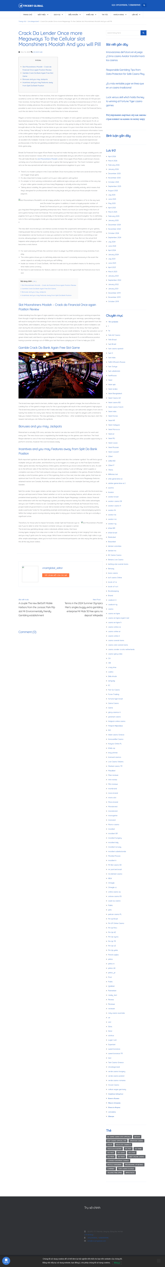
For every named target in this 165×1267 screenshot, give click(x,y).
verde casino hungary (116, 1071)
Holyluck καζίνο (114, 1149)
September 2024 (114, 237)
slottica (111, 1035)
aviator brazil (113, 497)
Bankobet (112, 537)
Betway (111, 569)
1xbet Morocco (114, 429)
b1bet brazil (112, 533)
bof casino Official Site (116, 1141)
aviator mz (112, 519)
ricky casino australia (116, 1013)
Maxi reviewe (113, 775)
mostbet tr (112, 860)
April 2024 (112, 250)
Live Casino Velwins (115, 762)
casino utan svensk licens (118, 645)
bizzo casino (113, 573)
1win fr (110, 353)
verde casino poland (116, 1076)
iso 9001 (128, 1149)
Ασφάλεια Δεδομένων (115, 1094)
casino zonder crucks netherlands (121, 649)
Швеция (111, 1116)
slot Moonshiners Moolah (47, 159)
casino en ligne (114, 613)
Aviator (111, 492)
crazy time (112, 667)
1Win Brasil (112, 340)
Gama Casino (113, 703)
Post (110, 977)
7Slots (110, 470)
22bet (110, 456)
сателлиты (112, 1112)
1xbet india (112, 411)
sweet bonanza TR (115, 1053)
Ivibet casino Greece (116, 735)
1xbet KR (111, 420)
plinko (110, 959)
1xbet (110, 380)
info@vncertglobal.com (97, 1241)
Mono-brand (113, 802)
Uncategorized (33, 21)
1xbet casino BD (114, 402)
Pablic (110, 905)
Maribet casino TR (115, 766)
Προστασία (130, 1173)
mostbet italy (113, 842)
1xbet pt (111, 434)
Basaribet (112, 542)
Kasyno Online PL (115, 744)
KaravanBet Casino (115, 739)
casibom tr (112, 600)
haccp (109, 1145)
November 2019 (114, 297)
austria (111, 488)
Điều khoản (112, 676)
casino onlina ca (114, 627)
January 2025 (113, 220)
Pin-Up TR (112, 941)
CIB (109, 663)
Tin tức (105, 15)
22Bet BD (112, 461)
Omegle (111, 883)
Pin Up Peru (112, 928)
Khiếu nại (111, 748)
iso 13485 (138, 1149)
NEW (110, 878)
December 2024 (114, 225)
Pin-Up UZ (112, 946)
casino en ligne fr (115, 622)
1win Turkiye (112, 366)
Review (111, 1000)
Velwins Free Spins (114, 1173)
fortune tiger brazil (115, 699)
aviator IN (112, 510)
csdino (110, 672)
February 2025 (113, 216)
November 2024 (114, 229)
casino (110, 609)
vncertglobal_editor (52, 568)
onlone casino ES (115, 896)
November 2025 (114, 178)
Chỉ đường (89, 1235)
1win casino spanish (115, 349)
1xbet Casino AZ (114, 398)
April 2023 (112, 267)
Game (110, 708)
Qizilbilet (111, 986)
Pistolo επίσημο (114, 1165)
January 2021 (113, 289)
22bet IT (111, 465)
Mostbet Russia (114, 856)
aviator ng (112, 524)
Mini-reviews (113, 784)
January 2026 (113, 169)
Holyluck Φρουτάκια (115, 726)
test (109, 1058)
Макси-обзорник (114, 1103)
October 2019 (113, 301)
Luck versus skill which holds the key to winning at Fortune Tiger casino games (125, 101)
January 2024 (113, 254)
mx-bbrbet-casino (115, 874)
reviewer (111, 1008)
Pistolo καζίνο (113, 955)
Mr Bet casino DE (115, 865)
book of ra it (113, 586)
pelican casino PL (115, 914)
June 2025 (112, 199)
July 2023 (111, 259)
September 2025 (114, 186)
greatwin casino (114, 717)
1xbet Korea (113, 416)
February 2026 (113, 165)
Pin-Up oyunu (113, 937)
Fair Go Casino (114, 690)
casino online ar (114, 631)
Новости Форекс (114, 1107)
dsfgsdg (111, 681)
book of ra (112, 582)
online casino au (114, 892)
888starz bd (113, 474)
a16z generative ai (115, 479)
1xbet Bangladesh (115, 393)
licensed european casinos (118, 1160)
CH (109, 658)
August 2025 (113, 190)
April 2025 (112, 208)
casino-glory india (115, 654)
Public (110, 982)
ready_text (112, 995)
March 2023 (112, 272)
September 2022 (114, 280)
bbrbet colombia (114, 546)
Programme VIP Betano (134, 1165)
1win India (111, 357)
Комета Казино (113, 1098)
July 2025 (111, 195)
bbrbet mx (112, 551)
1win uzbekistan (114, 371)
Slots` (110, 1031)
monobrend (112, 811)
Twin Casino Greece (116, 1062)
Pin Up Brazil (113, 919)
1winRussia (112, 375)
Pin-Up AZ (112, 932)
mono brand (113, 793)
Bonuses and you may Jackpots (35, 79)
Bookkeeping (113, 591)
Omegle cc (112, 887)
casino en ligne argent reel (118, 618)
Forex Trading (113, 694)
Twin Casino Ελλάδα (126, 1169)
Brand (110, 595)
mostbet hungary (115, 838)
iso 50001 (121, 1157)
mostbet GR (113, 833)
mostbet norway (114, 847)
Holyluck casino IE (123, 1145)
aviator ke (112, 515)
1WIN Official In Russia (116, 362)
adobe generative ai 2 (116, 483)
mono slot (112, 797)
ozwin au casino (114, 901)
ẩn (34, 281)
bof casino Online (115, 577)
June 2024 (112, 246)
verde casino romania (116, 1080)
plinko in (111, 964)
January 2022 (113, 284)
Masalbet (111, 771)
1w (109, 331)
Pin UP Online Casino (116, 923)
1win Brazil (112, 344)
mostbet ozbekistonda (117, 851)
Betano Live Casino (115, 560)
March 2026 (112, 161)
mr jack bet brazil (115, 869)
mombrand (112, 788)
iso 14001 (110, 1153)
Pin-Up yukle (113, 950)
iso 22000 (121, 1153)
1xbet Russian (113, 447)
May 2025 (112, 203)
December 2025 (114, 173)
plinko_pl (111, 973)
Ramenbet (112, 991)
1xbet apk (112, 384)
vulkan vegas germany (117, 1089)
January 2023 (113, 276)
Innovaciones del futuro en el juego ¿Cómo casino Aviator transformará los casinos (125, 56)
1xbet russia (112, 443)
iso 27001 (131, 1153)
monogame (112, 815)
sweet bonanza (114, 1049)
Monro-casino (113, 824)
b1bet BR (111, 528)
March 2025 (112, 212)
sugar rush (112, 1040)
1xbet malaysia (114, 425)
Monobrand (112, 806)
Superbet (111, 1044)
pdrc (110, 910)
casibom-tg (112, 604)
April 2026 (112, 156)
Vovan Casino (113, 1085)
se (109, 1017)
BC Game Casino (114, 555)
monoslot (112, 820)
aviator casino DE (115, 501)
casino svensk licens (116, 640)
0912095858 (92, 1238)
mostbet (111, 829)
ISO (109, 730)
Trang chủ (27, 15)
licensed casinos (114, 757)
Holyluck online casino (116, 721)
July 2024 (111, 242)
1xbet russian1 (113, 452)
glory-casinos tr (114, 712)
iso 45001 (110, 1157)
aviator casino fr (114, 506)
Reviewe (111, 1004)
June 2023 (112, 263)
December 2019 (114, 293)
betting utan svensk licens (118, 564)
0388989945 (104, 1238)
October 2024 (113, 233)
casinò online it (114, 636)
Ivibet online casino (136, 1157)
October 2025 (113, 182)
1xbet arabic (113, 389)
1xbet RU (111, 438)
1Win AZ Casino (114, 335)
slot (109, 1022)
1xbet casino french (115, 407)
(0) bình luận (38, 52)
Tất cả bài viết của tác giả (56, 575)
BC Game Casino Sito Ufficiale (119, 1137)
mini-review (112, 780)
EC (109, 685)
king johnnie (113, 753)
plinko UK (112, 968)
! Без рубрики (113, 322)
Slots (110, 1026)
